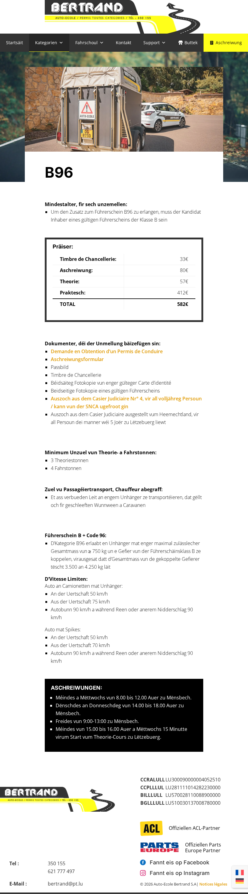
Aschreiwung (229, 42)
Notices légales (213, 884)
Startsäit (14, 42)
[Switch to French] (239, 872)
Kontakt (123, 42)
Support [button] (151, 42)
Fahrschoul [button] (86, 42)
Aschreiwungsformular (77, 359)
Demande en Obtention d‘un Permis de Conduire (107, 351)
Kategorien (46, 42)
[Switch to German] (239, 881)
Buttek (190, 42)
